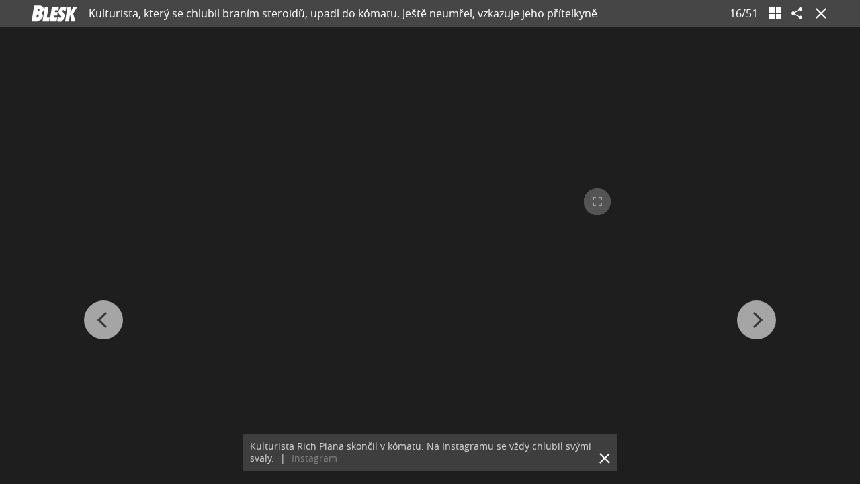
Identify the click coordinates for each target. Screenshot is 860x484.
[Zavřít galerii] (818, 13)
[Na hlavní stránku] (54, 13)
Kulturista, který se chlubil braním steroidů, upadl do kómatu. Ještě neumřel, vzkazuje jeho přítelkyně (343, 13)
